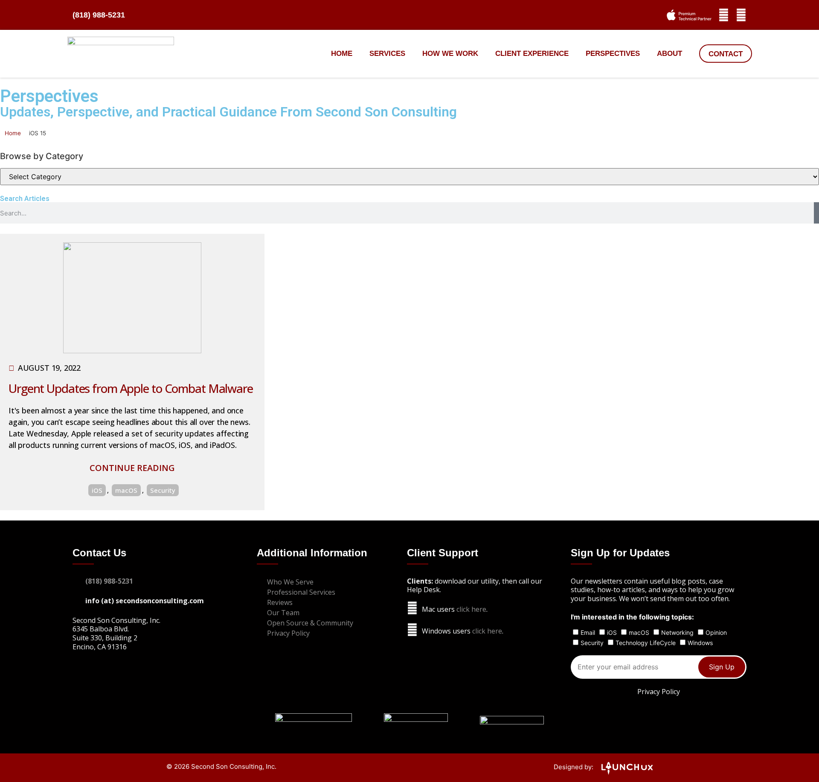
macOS (126, 490)
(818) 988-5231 (99, 15)
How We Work (450, 53)
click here (471, 609)
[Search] (816, 213)
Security (162, 490)
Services (387, 53)
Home (341, 53)
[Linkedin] (741, 15)
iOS (97, 490)
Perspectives (613, 53)
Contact (726, 54)
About (669, 53)
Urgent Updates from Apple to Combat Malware (131, 388)
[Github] (723, 15)
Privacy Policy (658, 691)
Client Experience (532, 53)
